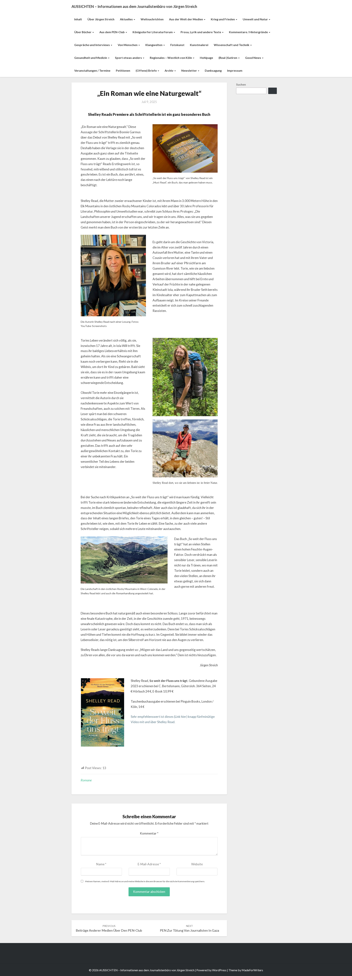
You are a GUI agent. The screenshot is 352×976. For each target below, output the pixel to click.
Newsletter (189, 70)
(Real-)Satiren (228, 57)
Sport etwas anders (128, 57)
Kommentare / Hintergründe (248, 32)
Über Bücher (83, 32)
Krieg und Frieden (223, 19)
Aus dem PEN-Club (112, 32)
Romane (86, 780)
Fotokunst (177, 45)
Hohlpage (206, 57)
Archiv (169, 70)
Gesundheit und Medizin (91, 57)
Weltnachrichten (152, 19)
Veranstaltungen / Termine (92, 70)
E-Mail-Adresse (149, 864)
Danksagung (213, 70)
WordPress (219, 970)
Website (197, 864)
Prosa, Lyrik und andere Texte (201, 32)
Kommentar (149, 833)
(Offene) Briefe (146, 70)
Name (101, 864)
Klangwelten (154, 45)
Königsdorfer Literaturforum (153, 32)
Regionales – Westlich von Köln (171, 57)
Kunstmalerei (199, 45)
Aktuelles (126, 19)
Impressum (234, 70)
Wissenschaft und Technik (232, 45)
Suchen (241, 84)
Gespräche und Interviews (92, 45)
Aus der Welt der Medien (186, 19)
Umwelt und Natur (255, 19)
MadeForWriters (252, 970)
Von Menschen (128, 45)
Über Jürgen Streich (100, 19)
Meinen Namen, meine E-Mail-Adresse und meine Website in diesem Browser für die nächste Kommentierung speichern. (145, 881)
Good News (253, 57)
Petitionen (123, 70)
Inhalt (78, 19)
